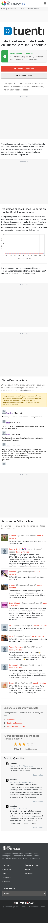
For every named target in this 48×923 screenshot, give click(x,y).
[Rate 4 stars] (28, 744)
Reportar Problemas (25, 69)
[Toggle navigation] (45, 3)
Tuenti (22, 9)
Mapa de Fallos (25, 76)
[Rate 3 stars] (24, 744)
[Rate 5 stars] (32, 744)
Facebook (29, 873)
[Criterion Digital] (24, 903)
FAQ (4, 873)
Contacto (6, 881)
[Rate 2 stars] (20, 744)
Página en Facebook (15, 723)
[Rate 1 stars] (16, 744)
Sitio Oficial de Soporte (16, 727)
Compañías (12, 9)
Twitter (27, 869)
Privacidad (6, 877)
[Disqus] (24, 437)
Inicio (3, 9)
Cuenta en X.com (14, 719)
